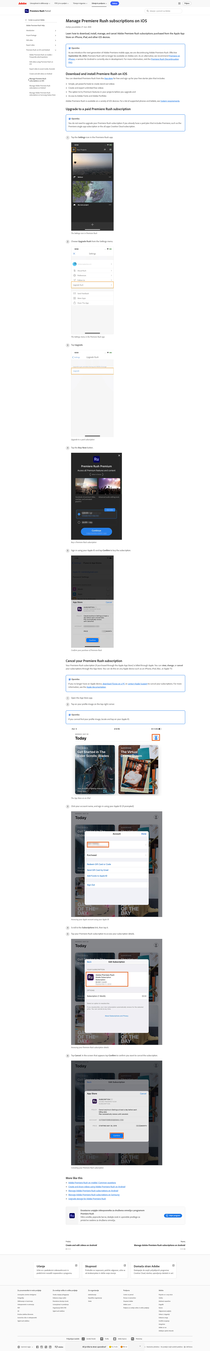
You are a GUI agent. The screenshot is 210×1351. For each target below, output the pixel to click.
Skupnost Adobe (128, 1301)
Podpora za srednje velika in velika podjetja (136, 1308)
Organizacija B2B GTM (59, 1308)
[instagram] (41, 1347)
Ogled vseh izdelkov (23, 1321)
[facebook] (37, 1347)
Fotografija (21, 1298)
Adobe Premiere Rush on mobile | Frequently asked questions (40, 56)
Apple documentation (96, 687)
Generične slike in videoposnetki (27, 1318)
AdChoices (189, 1347)
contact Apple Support (138, 683)
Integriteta (162, 1324)
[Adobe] (22, 3)
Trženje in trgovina (79, 3)
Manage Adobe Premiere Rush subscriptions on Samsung (93, 1194)
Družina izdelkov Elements (25, 1314)
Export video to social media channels (42, 69)
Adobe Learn (127, 1304)
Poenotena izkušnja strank (60, 1301)
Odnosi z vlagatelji (164, 1314)
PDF (19, 1308)
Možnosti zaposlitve (165, 1301)
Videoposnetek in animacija (26, 1304)
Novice (161, 1308)
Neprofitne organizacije (95, 1298)
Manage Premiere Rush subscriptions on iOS (37, 80)
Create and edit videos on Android (40, 74)
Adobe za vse (162, 1327)
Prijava (186, 3)
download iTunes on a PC (114, 683)
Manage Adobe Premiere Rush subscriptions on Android (39, 87)
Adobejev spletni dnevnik (166, 1331)
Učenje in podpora (98, 3)
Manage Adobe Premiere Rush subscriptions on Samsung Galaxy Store (42, 94)
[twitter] (46, 1347)
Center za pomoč (128, 1294)
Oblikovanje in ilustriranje (25, 1301)
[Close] (140, 1346)
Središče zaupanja (164, 1321)
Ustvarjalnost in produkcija (61, 1304)
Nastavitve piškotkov (153, 1347)
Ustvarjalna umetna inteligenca (27, 1294)
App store (108, 78)
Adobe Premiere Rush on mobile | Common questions (92, 1182)
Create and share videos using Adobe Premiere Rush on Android (96, 1186)
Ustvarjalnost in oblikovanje (39, 3)
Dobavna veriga (163, 1318)
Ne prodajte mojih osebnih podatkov (172, 1347)
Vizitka (161, 1298)
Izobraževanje (92, 1294)
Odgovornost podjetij (165, 1311)
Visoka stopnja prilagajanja (61, 1294)
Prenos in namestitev (129, 1298)
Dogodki (161, 1304)
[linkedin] (50, 1347)
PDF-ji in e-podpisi (61, 3)
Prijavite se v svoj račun (166, 1294)
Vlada (90, 1301)
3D (18, 1311)
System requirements (170, 101)
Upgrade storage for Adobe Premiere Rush (87, 1198)
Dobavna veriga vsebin (59, 1298)
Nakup (114, 3)
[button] (179, 3)
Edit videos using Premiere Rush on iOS (41, 63)
